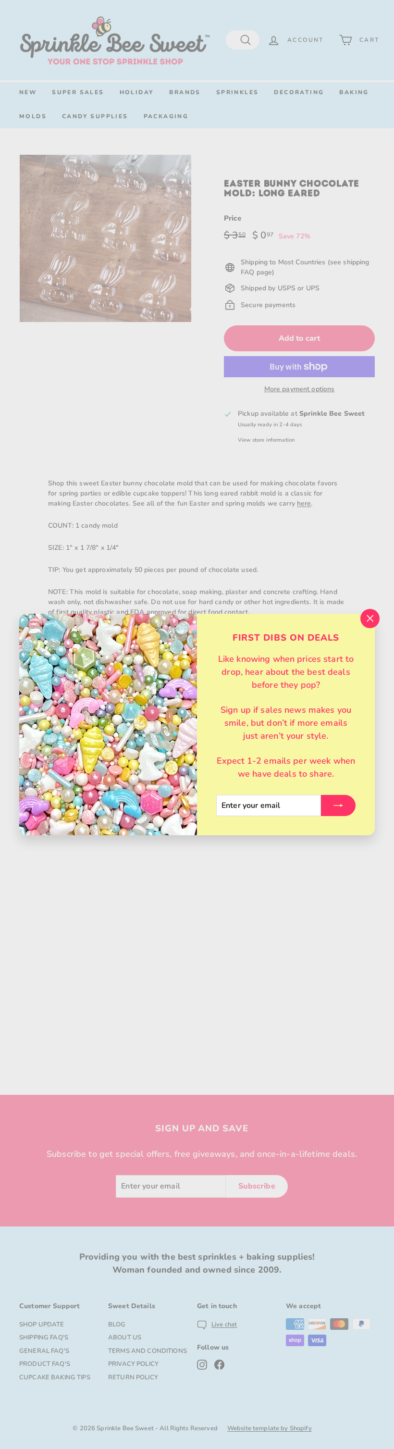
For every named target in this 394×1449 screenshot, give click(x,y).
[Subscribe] (338, 805)
